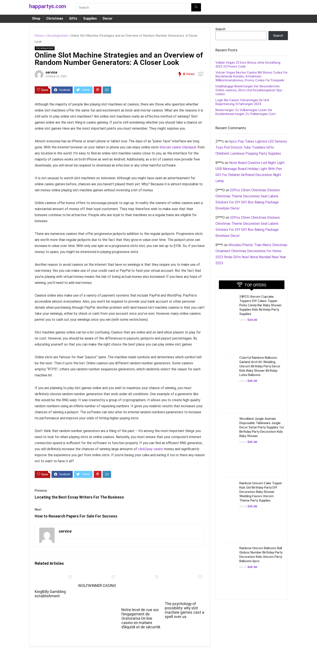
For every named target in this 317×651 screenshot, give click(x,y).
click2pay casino (150, 449)
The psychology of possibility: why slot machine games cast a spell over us (184, 610)
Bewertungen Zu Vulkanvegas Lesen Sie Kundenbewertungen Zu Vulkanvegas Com (245, 112)
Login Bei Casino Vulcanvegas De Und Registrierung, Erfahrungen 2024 (242, 102)
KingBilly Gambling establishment (50, 594)
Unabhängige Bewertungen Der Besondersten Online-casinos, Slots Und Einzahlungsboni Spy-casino (249, 90)
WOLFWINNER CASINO (97, 585)
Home (39, 36)
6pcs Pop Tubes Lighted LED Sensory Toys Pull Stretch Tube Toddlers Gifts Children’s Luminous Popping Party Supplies (251, 147)
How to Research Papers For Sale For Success (76, 516)
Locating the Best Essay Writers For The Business (79, 497)
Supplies (90, 18)
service (51, 72)
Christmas (54, 18)
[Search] (196, 7)
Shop (36, 18)
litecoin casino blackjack (178, 147)
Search (220, 29)
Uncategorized (57, 36)
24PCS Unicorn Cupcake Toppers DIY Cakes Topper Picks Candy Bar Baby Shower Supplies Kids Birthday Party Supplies (260, 305)
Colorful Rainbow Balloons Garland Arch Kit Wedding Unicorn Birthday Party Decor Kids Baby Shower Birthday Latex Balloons (259, 366)
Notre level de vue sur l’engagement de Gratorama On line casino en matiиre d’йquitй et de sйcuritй (140, 618)
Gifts (73, 18)
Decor (108, 18)
